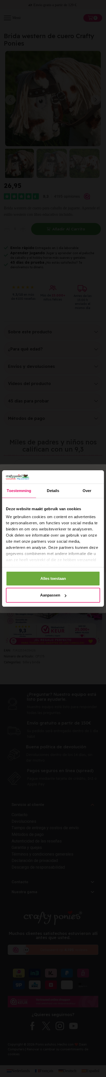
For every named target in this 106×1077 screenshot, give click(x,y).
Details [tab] (53, 490)
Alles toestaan (53, 578)
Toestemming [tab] (19, 490)
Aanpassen (50, 595)
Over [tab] (87, 490)
